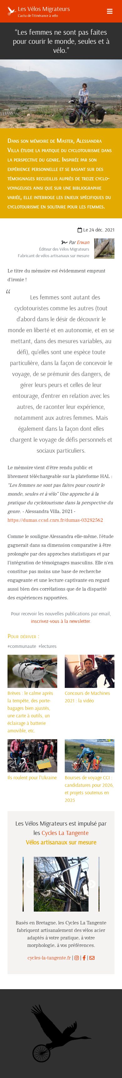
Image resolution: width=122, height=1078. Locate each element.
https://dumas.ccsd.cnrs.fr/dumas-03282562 (55, 520)
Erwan (83, 242)
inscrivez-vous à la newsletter (60, 621)
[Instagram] (76, 958)
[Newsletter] (91, 958)
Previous (30, 884)
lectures (49, 646)
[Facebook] (84, 958)
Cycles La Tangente (65, 832)
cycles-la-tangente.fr (49, 958)
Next (91, 884)
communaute (23, 646)
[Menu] (109, 11)
